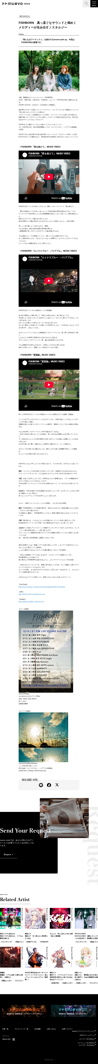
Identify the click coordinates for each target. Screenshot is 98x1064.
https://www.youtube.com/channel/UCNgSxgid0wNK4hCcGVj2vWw (42, 587)
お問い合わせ (51, 1029)
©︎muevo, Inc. (49, 1060)
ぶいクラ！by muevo (86, 1039)
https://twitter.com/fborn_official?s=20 (31, 602)
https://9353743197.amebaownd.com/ (32, 594)
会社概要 (37, 1029)
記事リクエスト (67, 1029)
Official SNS (6, 1039)
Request (7, 854)
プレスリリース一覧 (21, 1029)
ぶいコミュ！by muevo (86, 1043)
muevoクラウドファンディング (83, 1031)
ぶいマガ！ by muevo (86, 1045)
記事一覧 (5, 1029)
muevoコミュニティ (87, 1035)
